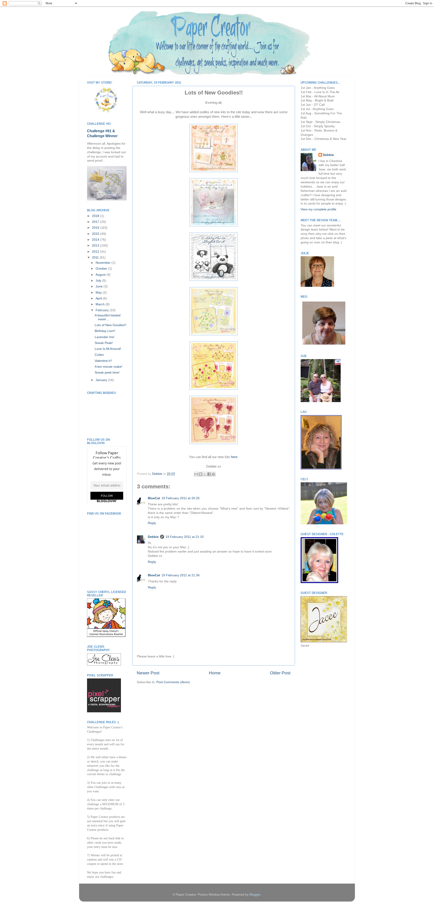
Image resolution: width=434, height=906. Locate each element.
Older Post (280, 673)
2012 (96, 251)
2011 (96, 257)
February (103, 310)
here (234, 457)
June (100, 286)
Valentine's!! (103, 360)
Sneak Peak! (104, 343)
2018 (96, 216)
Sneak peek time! (107, 372)
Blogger (255, 894)
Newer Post (148, 673)
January (102, 380)
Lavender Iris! (104, 337)
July (99, 280)
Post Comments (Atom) (173, 682)
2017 (96, 222)
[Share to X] (205, 474)
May (99, 292)
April (99, 298)
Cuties (99, 354)
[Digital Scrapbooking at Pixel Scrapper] (104, 711)
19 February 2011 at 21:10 (184, 537)
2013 (96, 245)
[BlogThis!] (200, 474)
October (102, 268)
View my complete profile (318, 209)
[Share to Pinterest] (213, 474)
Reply (152, 523)
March (101, 304)
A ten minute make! (108, 366)
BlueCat (154, 498)
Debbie (157, 473)
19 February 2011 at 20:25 (180, 498)
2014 (96, 239)
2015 (96, 233)
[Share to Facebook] (209, 474)
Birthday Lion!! (105, 331)
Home (215, 673)
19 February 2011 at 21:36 (180, 575)
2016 (96, 227)
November (103, 262)
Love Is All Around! (108, 349)
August (101, 274)
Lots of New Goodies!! (110, 325)
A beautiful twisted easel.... (107, 317)
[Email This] (196, 474)
